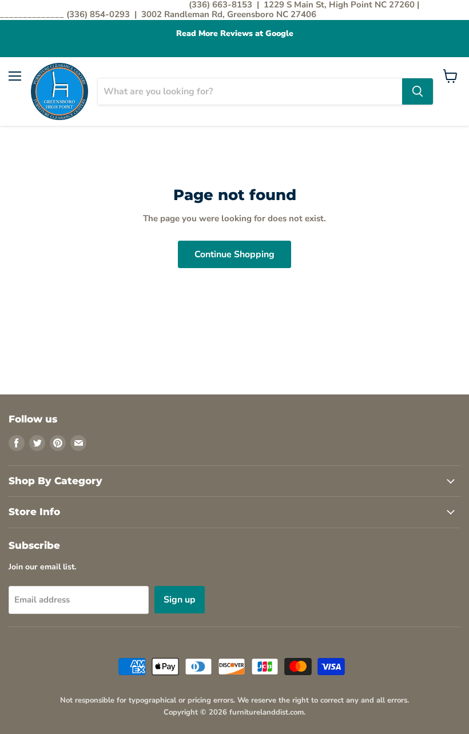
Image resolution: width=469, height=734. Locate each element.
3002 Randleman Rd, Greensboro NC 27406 (228, 14)
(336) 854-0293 (99, 14)
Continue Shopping (234, 254)
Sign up (180, 599)
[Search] (417, 91)
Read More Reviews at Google (234, 34)
